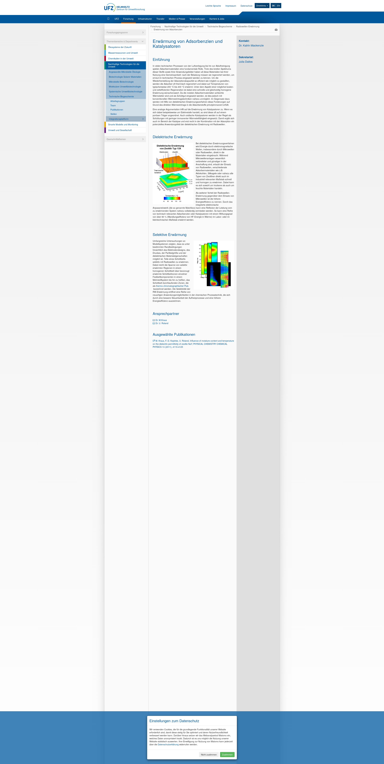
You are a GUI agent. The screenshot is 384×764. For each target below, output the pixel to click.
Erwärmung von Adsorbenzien (168, 29)
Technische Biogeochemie (121, 96)
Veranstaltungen (197, 18)
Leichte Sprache (213, 5)
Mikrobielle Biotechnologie (121, 81)
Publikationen (116, 109)
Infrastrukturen (145, 18)
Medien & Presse (177, 18)
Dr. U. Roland (162, 323)
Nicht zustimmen (209, 754)
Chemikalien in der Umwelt (121, 58)
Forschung (128, 18)
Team (113, 105)
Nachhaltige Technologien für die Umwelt (123, 65)
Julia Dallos (246, 61)
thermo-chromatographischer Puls (172, 285)
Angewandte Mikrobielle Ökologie (125, 71)
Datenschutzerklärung (168, 744)
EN (278, 5)
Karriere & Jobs (217, 18)
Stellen (113, 113)
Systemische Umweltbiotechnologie (125, 91)
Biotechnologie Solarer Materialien (125, 76)
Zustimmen (227, 754)
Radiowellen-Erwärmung (247, 26)
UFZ (117, 18)
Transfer (160, 18)
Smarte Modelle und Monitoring (123, 124)
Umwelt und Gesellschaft (120, 130)
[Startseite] (108, 18)
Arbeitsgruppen (117, 101)
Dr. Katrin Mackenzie (251, 45)
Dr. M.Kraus (161, 320)
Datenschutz (246, 5)
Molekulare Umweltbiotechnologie (125, 86)
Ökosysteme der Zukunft (120, 47)
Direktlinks (261, 5)
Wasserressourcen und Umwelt (123, 52)
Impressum (230, 5)
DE (273, 5)
